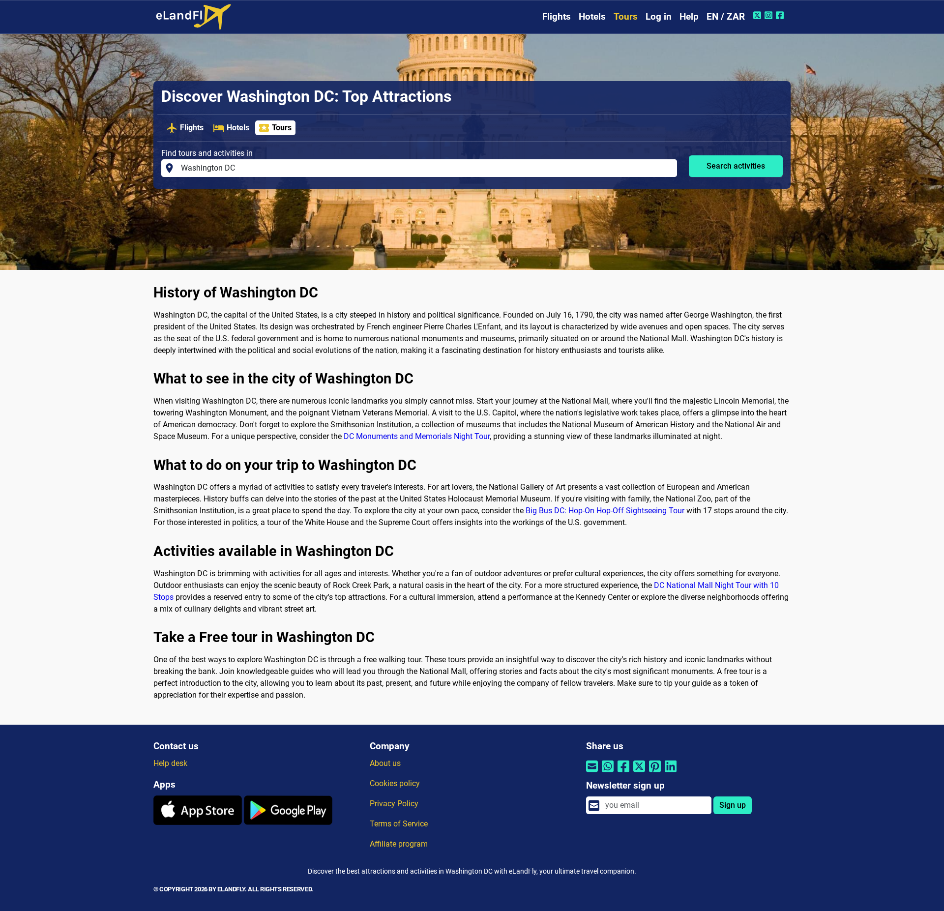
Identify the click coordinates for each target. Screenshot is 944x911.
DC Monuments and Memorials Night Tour (417, 436)
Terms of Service (399, 823)
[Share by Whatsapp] (608, 772)
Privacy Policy (394, 803)
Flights (556, 16)
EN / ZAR (726, 16)
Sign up (732, 805)
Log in (659, 16)
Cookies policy (395, 783)
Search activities (736, 166)
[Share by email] (592, 772)
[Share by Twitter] (639, 772)
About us (385, 763)
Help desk (170, 763)
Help (689, 16)
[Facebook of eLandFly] (781, 15)
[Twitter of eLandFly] (758, 15)
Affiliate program (399, 844)
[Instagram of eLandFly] (769, 15)
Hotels (592, 16)
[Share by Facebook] (623, 772)
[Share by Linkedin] (671, 772)
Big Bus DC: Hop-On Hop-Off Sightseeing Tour (605, 510)
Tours (626, 16)
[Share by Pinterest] (655, 772)
